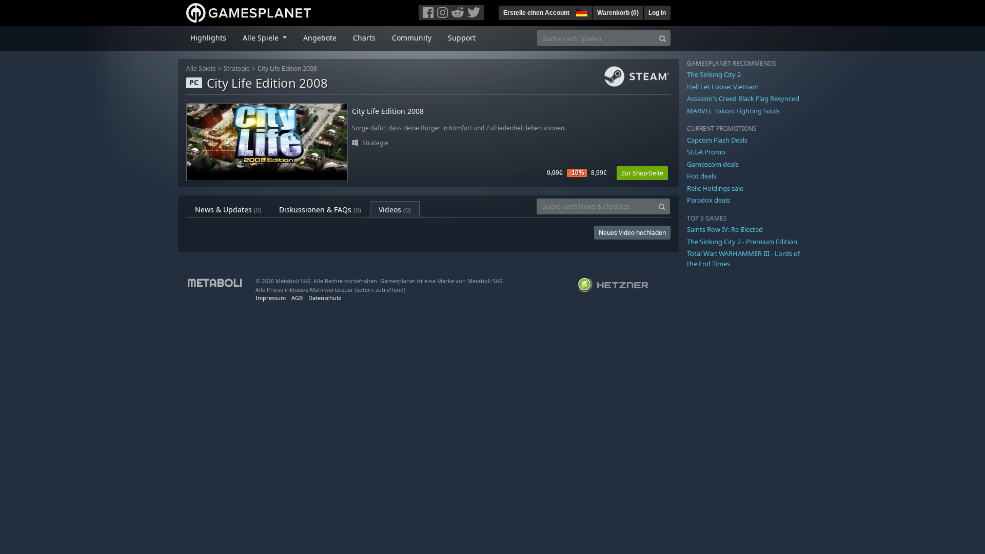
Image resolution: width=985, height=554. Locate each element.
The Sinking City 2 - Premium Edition (742, 241)
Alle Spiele (201, 68)
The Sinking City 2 (714, 74)
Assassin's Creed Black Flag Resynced (743, 98)
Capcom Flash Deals (717, 140)
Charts (364, 38)
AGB (297, 298)
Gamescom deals (713, 164)
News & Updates (228, 209)
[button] (580, 11)
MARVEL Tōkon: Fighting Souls (733, 110)
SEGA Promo (706, 151)
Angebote (320, 38)
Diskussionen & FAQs (320, 209)
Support (462, 38)
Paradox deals (708, 200)
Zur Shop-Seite (642, 173)
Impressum (270, 298)
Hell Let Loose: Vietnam (723, 86)
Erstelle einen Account (536, 12)
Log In (657, 12)
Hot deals (701, 176)
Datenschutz (324, 298)
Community (411, 38)
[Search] (663, 38)
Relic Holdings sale (715, 188)
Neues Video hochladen (632, 232)
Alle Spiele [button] (262, 38)
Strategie (237, 68)
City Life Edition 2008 (287, 68)
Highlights (208, 38)
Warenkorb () (618, 12)
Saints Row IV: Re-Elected (725, 229)
